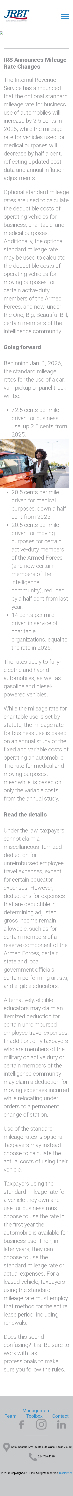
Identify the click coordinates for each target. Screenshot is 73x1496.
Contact (60, 1416)
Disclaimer (65, 1473)
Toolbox (34, 1416)
